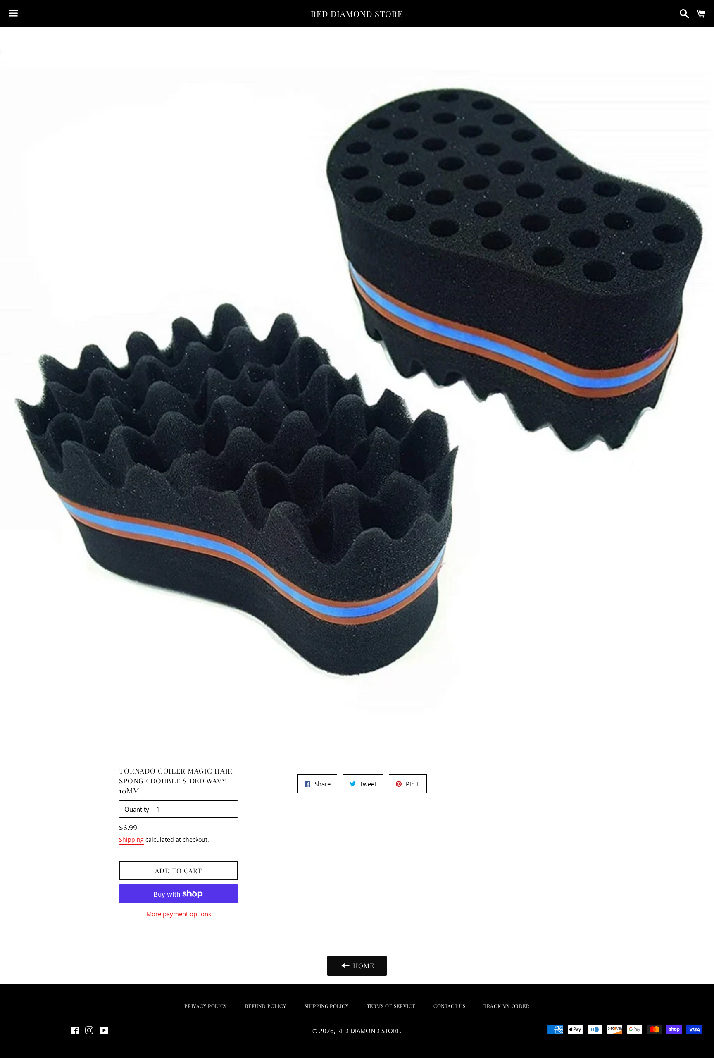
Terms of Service (391, 1006)
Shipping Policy (327, 1006)
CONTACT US (449, 1006)
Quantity (136, 809)
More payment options (178, 914)
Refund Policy (265, 1006)
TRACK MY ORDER (506, 1006)
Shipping (131, 839)
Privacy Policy (205, 1006)
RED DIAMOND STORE (357, 13)
